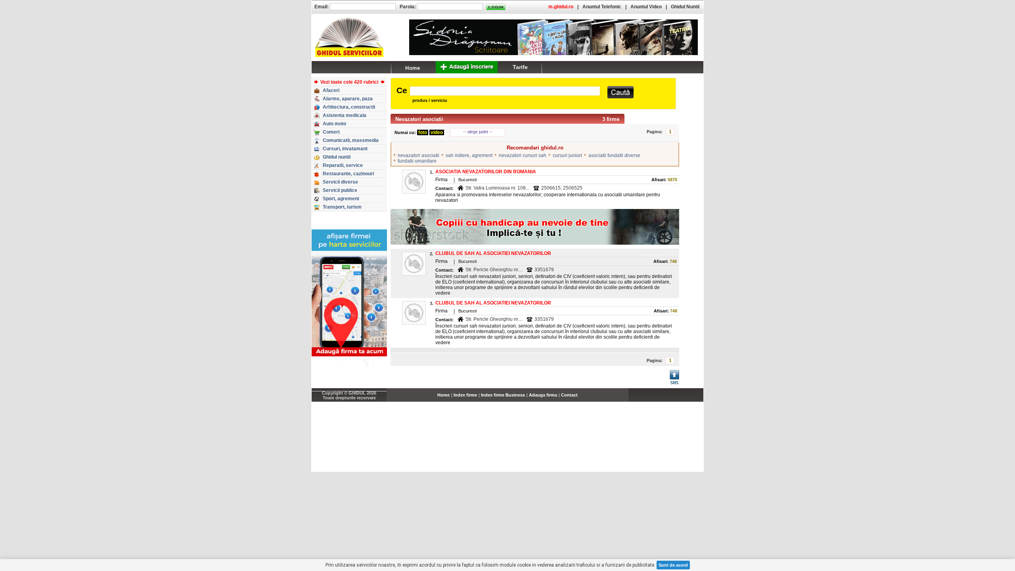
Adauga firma (543, 395)
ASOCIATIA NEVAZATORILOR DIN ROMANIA (485, 171)
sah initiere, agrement (469, 155)
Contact (569, 395)
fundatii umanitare (417, 161)
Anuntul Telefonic (601, 7)
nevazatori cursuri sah (522, 155)
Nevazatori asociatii (419, 119)
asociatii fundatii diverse (614, 155)
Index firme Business (503, 395)
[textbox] (505, 91)
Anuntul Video (646, 7)
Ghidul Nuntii (685, 7)
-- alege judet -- (477, 131)
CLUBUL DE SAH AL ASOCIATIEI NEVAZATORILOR (493, 253)
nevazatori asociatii (418, 155)
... (701, 399)
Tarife (520, 67)
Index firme (465, 395)
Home (443, 395)
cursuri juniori (567, 155)
